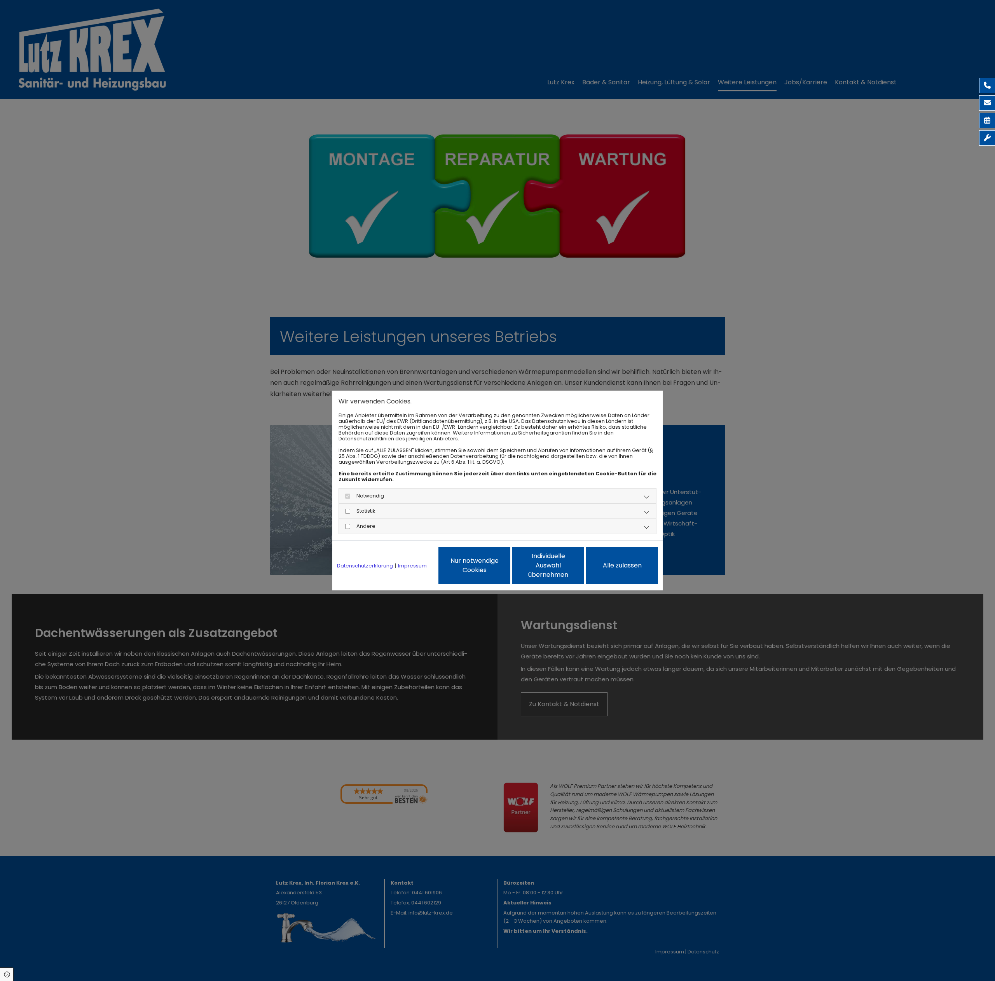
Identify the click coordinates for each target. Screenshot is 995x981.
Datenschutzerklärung (365, 566)
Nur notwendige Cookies (474, 565)
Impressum (412, 566)
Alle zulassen (622, 565)
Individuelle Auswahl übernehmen (548, 565)
